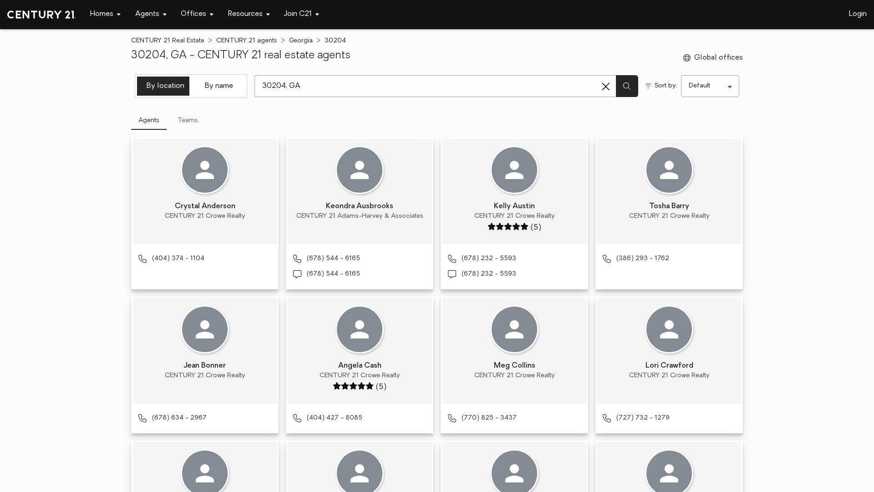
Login (858, 14)
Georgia (301, 40)
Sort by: (666, 85)
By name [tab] (219, 86)
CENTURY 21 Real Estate (167, 40)
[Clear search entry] (606, 86)
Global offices (718, 58)
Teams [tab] (188, 120)
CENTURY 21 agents (246, 40)
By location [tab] (165, 86)
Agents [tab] (148, 120)
